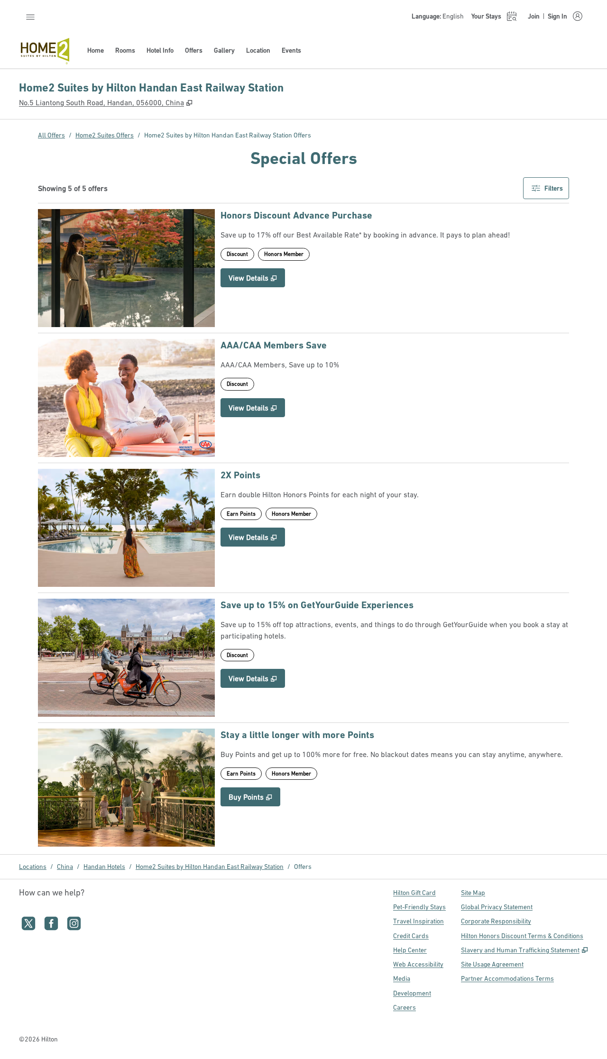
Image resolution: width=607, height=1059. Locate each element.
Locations (32, 866)
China (65, 866)
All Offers (51, 135)
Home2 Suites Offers (104, 135)
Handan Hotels (104, 866)
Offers (303, 866)
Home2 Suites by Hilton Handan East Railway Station (210, 866)
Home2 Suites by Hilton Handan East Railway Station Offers (227, 135)
